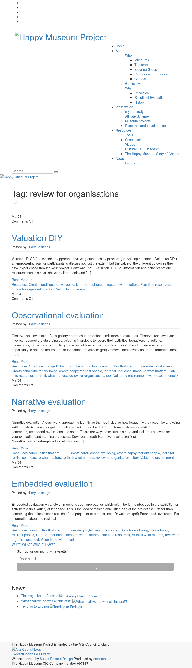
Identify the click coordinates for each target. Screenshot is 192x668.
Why (128, 88)
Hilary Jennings (38, 247)
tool (51, 289)
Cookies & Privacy (36, 654)
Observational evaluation (58, 315)
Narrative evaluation (49, 401)
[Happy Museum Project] (60, 35)
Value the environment (72, 289)
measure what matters (122, 284)
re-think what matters (51, 375)
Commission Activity (146, 615)
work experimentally (163, 375)
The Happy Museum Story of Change (152, 153)
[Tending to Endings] (66, 606)
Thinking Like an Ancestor (40, 595)
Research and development (145, 125)
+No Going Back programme (36, 616)
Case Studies (108, 615)
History (139, 102)
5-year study (134, 111)
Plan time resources (155, 284)
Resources (124, 130)
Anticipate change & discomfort (51, 366)
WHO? (27, 544)
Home (120, 46)
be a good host (87, 366)
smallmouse (102, 658)
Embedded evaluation (52, 483)
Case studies (134, 139)
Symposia (169, 633)
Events (130, 163)
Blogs (87, 615)
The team (141, 64)
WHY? (16, 544)
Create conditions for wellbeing (51, 284)
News (120, 158)
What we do (124, 106)
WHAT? (38, 544)
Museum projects (138, 121)
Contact (140, 78)
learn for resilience (89, 284)
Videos (130, 144)
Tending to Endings (35, 606)
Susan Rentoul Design (56, 658)
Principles (141, 92)
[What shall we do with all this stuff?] (99, 600)
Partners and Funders (150, 74)
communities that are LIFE (120, 366)
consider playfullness (156, 366)
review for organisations (29, 289)
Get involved (134, 83)
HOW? (50, 544)
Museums (141, 60)
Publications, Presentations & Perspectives (64, 633)
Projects (142, 624)
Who (128, 55)
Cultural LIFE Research (142, 149)
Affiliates (70, 615)
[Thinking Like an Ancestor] (80, 595)
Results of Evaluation (150, 97)
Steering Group (145, 69)
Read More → (22, 279)
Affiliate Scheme (137, 116)
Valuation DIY (37, 237)
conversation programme (28, 625)
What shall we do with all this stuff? (46, 600)
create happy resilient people (80, 370)
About (120, 50)
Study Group (151, 634)
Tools (129, 135)
